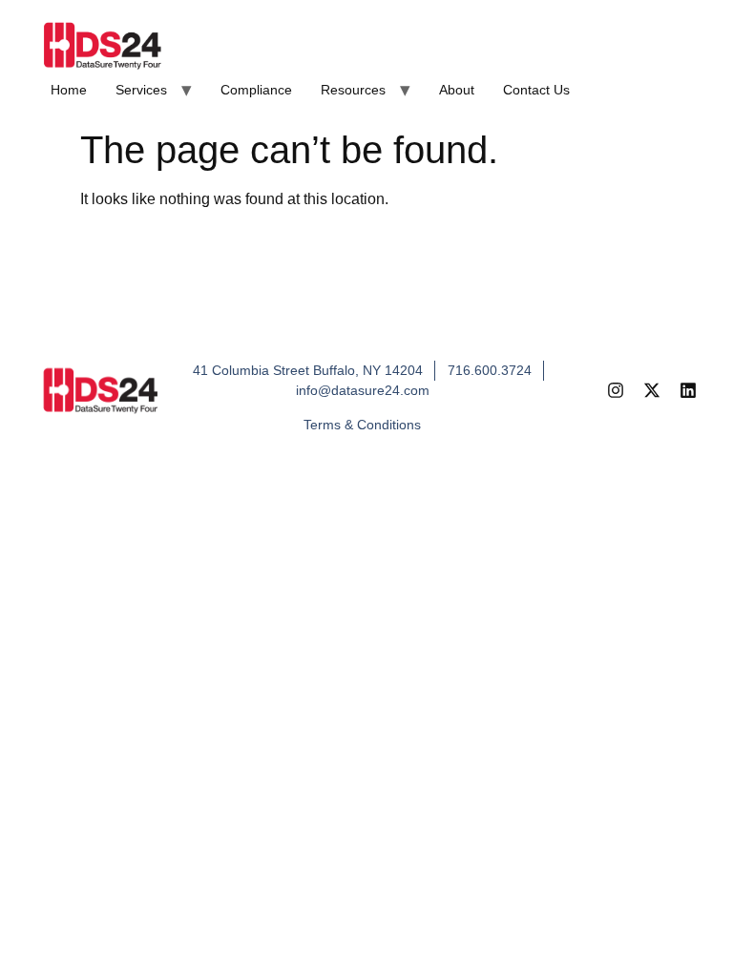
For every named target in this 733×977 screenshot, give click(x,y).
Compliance (256, 89)
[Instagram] (615, 390)
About (456, 89)
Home (69, 89)
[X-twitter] (651, 390)
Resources (353, 89)
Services (141, 89)
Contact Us (536, 89)
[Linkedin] (688, 390)
